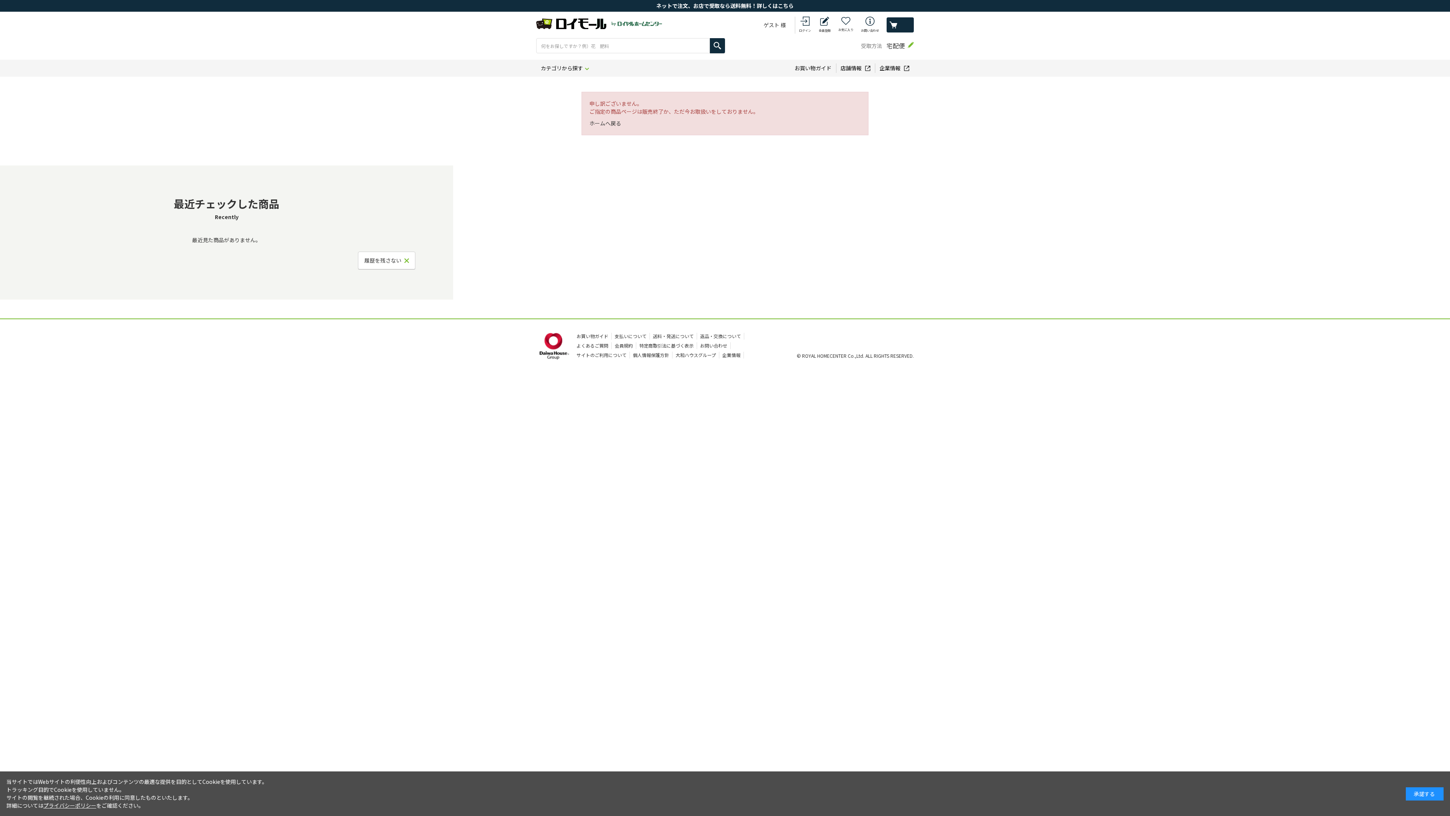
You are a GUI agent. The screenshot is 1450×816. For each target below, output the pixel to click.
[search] (717, 45)
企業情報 (890, 68)
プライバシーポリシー (69, 805)
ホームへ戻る (605, 123)
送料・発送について (673, 336)
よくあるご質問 (592, 345)
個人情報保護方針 (651, 355)
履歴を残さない (382, 260)
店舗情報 (851, 68)
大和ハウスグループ (696, 355)
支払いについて (630, 336)
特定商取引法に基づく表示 (666, 345)
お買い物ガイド (812, 68)
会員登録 (825, 30)
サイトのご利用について (601, 355)
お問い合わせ (870, 30)
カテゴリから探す (562, 68)
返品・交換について (720, 336)
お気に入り (845, 30)
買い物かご (900, 24)
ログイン (805, 30)
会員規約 (624, 345)
